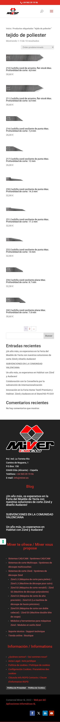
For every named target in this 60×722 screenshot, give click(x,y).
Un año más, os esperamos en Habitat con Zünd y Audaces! (25, 528)
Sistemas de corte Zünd (20, 571)
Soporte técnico (16, 631)
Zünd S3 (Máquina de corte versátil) (29, 587)
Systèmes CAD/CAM (40, 558)
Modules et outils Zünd (29, 625)
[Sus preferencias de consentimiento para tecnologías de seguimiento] (3, 542)
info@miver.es (21, 478)
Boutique (28, 635)
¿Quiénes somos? (17, 657)
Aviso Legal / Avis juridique (22, 661)
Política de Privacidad (16, 688)
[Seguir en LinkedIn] (45, 713)
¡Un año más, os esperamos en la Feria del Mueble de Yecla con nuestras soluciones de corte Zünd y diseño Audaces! (28, 355)
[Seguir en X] (38, 713)
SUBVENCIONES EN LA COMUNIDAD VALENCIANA (29, 516)
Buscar (48, 335)
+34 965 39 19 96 (25, 474)
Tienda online (15, 635)
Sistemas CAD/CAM (18, 558)
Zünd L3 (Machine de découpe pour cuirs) (31, 583)
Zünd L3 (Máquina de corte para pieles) (30, 579)
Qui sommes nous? (37, 657)
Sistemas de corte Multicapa (22, 562)
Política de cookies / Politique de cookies (29, 665)
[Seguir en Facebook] (32, 713)
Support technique (35, 631)
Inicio (8, 28)
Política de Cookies (36, 688)
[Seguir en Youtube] (51, 713)
